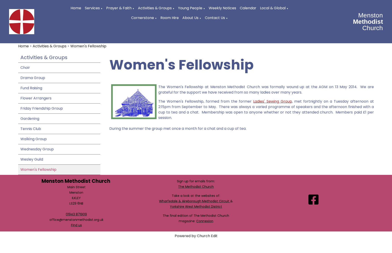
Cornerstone (142, 17)
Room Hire (169, 17)
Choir (25, 67)
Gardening (29, 118)
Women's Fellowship (88, 46)
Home (76, 8)
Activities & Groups (155, 8)
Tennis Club (30, 128)
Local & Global (273, 8)
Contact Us (215, 17)
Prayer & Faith (119, 8)
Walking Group (33, 139)
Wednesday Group (37, 149)
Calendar (248, 8)
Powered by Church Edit (196, 236)
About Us (190, 17)
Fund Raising (31, 88)
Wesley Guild (31, 159)
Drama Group (32, 77)
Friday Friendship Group (41, 108)
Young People (190, 8)
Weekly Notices (222, 8)
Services (92, 8)
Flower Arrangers (35, 98)
